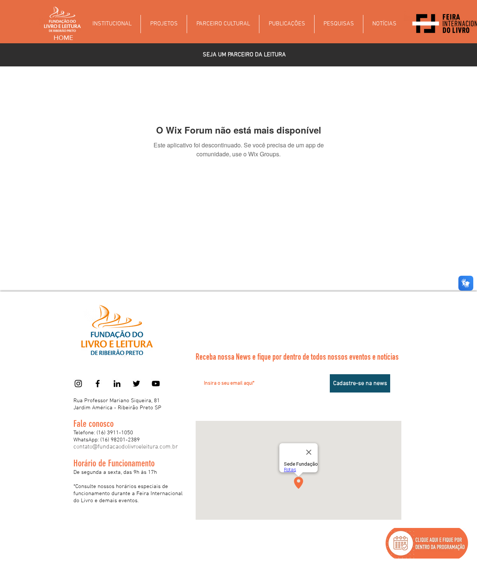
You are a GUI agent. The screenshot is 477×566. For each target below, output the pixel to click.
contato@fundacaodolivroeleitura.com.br (125, 447)
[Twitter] (136, 383)
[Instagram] (78, 383)
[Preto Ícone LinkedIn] (117, 383)
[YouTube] (156, 383)
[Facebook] (97, 383)
